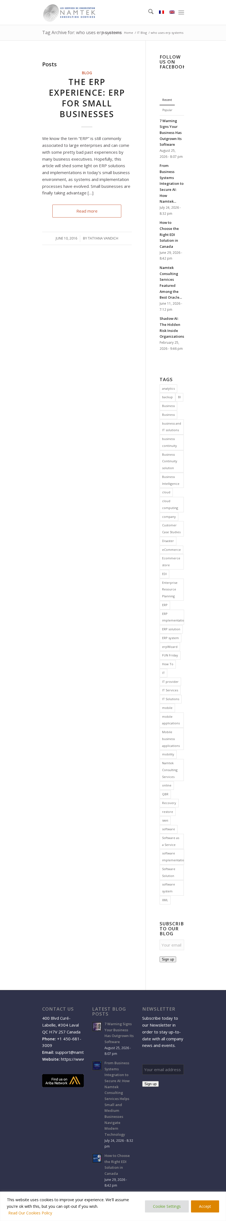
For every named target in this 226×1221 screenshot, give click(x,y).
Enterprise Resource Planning (169, 589)
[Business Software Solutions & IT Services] (69, 12)
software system (168, 887)
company (169, 517)
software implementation (173, 856)
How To (167, 664)
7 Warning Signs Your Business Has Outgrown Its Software (171, 132)
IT (163, 673)
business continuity (169, 442)
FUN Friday (170, 655)
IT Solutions (170, 699)
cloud (166, 492)
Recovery (169, 803)
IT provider (170, 682)
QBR (165, 794)
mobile (167, 708)
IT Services (170, 690)
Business (168, 406)
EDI (164, 574)
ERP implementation (173, 617)
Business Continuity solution (169, 461)
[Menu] (181, 12)
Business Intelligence (170, 480)
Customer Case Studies (171, 528)
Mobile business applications (171, 739)
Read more (87, 211)
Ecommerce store (171, 561)
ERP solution (171, 629)
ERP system (170, 638)
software (168, 829)
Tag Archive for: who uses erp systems (82, 32)
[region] (113, 1206)
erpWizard (169, 647)
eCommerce (171, 550)
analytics (168, 388)
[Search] (148, 12)
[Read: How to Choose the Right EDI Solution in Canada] (97, 1158)
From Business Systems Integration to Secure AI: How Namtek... (172, 183)
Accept (205, 1206)
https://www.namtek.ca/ (84, 1059)
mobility (168, 754)
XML (165, 900)
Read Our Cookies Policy (30, 1213)
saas (165, 820)
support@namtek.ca (74, 1052)
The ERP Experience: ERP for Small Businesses (87, 98)
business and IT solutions (171, 426)
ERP (165, 605)
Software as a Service (170, 841)
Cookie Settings (167, 1206)
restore (167, 812)
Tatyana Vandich (103, 238)
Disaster (168, 541)
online (166, 785)
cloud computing (170, 504)
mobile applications (171, 719)
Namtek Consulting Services (169, 770)
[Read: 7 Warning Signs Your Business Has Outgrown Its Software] (97, 1027)
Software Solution (168, 872)
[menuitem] (148, 12)
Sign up (168, 959)
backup (167, 397)
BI (179, 397)
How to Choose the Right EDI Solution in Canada (169, 234)
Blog (87, 72)
